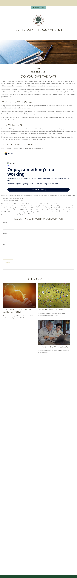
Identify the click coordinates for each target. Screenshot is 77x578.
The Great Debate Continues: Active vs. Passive (19, 311)
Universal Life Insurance (51, 310)
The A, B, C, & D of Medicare (53, 347)
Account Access (40, 8)
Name (5, 222)
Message (5, 245)
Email (5, 233)
